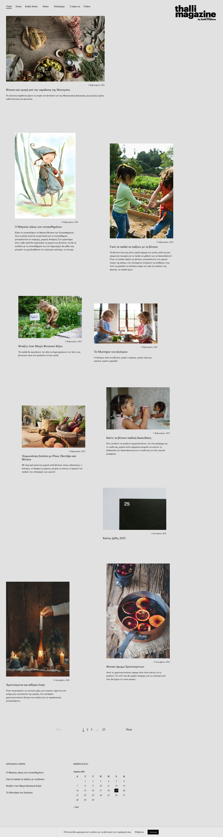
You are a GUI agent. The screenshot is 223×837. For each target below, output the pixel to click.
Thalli (9, 6)
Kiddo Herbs (31, 6)
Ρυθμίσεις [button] (139, 832)
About (18, 6)
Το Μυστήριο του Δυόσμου (110, 351)
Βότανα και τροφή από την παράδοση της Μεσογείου (38, 89)
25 (103, 729)
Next (129, 729)
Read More (11, 175)
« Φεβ (76, 807)
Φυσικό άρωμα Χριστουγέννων (125, 666)
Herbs (46, 6)
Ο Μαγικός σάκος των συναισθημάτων (38, 226)
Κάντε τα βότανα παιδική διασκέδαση (128, 437)
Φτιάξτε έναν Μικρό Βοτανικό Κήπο (40, 346)
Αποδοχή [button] (153, 832)
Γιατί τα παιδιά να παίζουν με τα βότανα (134, 246)
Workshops (59, 6)
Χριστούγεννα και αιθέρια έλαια (25, 684)
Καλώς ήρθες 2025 (114, 538)
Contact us (75, 6)
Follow (87, 6)
